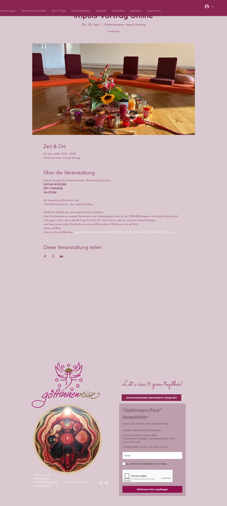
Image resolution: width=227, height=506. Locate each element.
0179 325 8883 (43, 478)
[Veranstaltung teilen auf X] (53, 256)
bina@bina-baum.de (48, 482)
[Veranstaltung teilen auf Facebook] (45, 256)
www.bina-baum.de (42, 485)
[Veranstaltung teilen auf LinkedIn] (61, 256)
